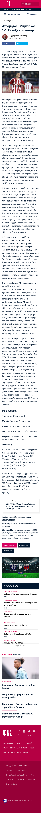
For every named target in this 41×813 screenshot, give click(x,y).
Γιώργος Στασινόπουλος (18, 36)
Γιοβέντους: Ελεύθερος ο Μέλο (17, 634)
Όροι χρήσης (21, 770)
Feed (32, 775)
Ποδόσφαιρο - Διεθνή (10, 591)
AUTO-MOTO (22, 748)
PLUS (32, 748)
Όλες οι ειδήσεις (20, 646)
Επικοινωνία (10, 779)
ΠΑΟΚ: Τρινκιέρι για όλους (15, 625)
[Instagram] (24, 731)
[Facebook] (19, 731)
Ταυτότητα (9, 770)
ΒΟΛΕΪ (29, 743)
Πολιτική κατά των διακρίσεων (16, 775)
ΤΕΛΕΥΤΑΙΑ (11, 586)
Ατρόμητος (8, 551)
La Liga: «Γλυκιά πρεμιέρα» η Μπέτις (20, 594)
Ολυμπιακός (24, 545)
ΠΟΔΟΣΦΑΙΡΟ (8, 743)
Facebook (26, 524)
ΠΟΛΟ (5, 748)
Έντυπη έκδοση (11, 784)
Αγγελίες (21, 779)
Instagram (6, 526)
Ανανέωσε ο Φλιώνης (13, 643)
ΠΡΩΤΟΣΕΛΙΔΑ (9, 752)
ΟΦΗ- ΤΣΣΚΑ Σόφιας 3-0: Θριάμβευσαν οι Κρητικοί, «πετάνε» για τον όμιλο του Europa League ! (20, 506)
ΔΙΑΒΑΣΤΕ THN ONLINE (17, 9)
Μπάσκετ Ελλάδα (9, 623)
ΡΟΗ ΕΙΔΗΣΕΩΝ (14, 14)
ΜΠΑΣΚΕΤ (21, 743)
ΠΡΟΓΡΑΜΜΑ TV (23, 752)
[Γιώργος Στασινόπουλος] (5, 37)
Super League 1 (7, 21)
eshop (23, 538)
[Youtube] (34, 731)
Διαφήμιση (31, 779)
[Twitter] (29, 731)
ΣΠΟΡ (12, 748)
